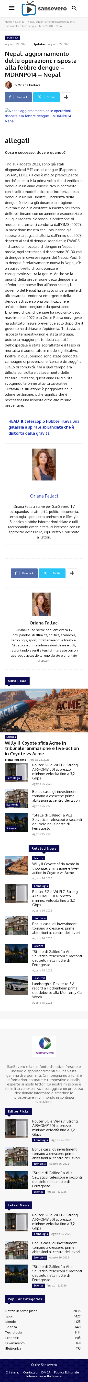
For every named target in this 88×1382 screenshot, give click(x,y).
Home (8, 21)
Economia (12, 804)
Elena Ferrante (15, 759)
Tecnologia (13, 778)
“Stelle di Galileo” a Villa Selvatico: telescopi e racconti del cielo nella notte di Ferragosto (57, 822)
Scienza (19, 21)
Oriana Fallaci (29, 85)
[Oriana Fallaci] (9, 85)
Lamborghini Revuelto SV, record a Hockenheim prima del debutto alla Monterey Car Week (57, 990)
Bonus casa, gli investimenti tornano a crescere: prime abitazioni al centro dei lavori (56, 796)
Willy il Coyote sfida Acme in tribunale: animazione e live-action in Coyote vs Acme (42, 748)
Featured (39, 978)
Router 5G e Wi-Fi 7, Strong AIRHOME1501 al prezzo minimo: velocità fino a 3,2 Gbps (55, 771)
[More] (66, 97)
